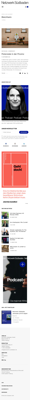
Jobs (3, 357)
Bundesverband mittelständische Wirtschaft (12, 370)
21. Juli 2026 (12, 233)
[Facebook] (2, 360)
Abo (3, 354)
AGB (3, 382)
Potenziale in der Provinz (13, 54)
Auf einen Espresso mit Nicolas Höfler (17, 213)
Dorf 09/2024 (4, 51)
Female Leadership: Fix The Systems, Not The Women (18, 230)
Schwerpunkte (11, 51)
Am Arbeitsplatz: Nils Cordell (19, 222)
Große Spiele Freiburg (7, 373)
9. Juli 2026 (12, 224)
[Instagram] (3, 360)
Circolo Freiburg (6, 372)
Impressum (4, 392)
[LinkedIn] (5, 360)
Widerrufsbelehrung (7, 385)
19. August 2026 (13, 217)
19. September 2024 (6, 56)
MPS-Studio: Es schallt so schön (18, 247)
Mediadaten (5, 355)
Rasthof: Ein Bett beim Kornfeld (16, 238)
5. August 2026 (13, 250)
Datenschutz (5, 389)
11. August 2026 (13, 242)
